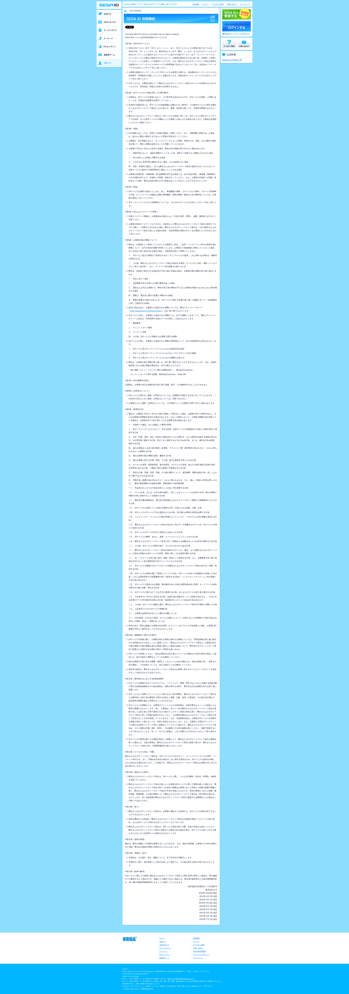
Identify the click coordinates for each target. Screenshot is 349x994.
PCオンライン (164, 955)
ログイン (205, 4)
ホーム (161, 938)
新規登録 (195, 4)
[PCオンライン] (109, 47)
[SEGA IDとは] (109, 22)
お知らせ (162, 942)
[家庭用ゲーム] (109, 55)
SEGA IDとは (164, 945)
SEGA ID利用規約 (199, 951)
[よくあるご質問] (229, 44)
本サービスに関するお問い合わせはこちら (181, 979)
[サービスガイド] (109, 30)
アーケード (163, 951)
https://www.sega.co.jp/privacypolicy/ (146, 311)
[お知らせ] (109, 14)
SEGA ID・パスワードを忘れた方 (237, 34)
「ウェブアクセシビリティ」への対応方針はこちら (138, 988)
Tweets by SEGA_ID (232, 60)
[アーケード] (109, 38)
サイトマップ (245, 4)
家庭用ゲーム (164, 958)
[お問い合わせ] (244, 44)
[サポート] (109, 63)
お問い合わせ (232, 4)
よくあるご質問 (218, 4)
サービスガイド (165, 948)
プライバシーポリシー (201, 955)
